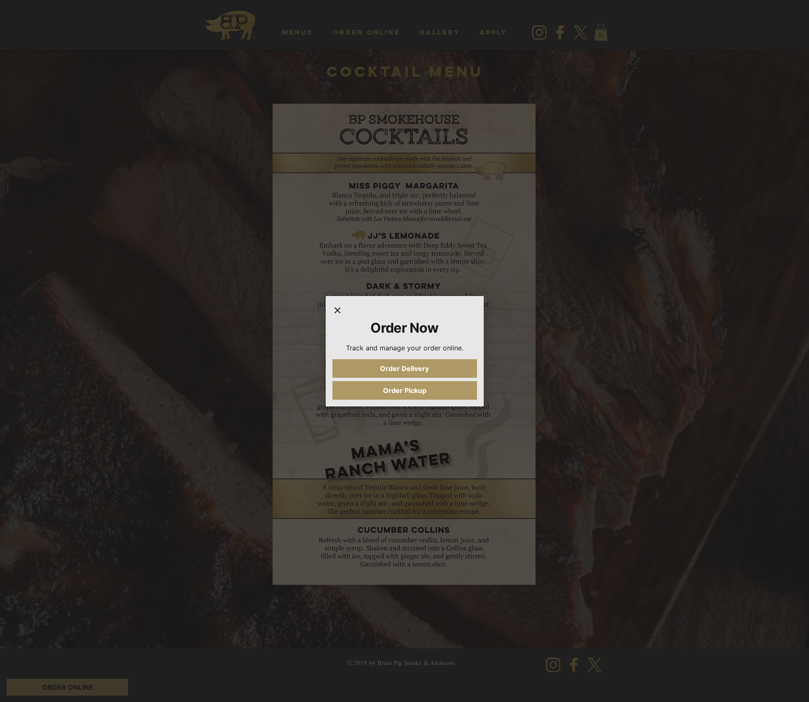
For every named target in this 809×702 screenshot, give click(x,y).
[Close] (337, 311)
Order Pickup (404, 390)
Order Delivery (404, 368)
